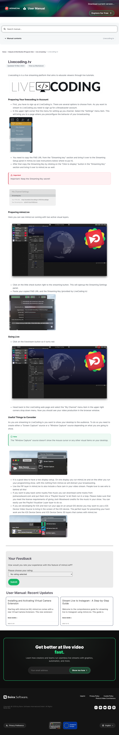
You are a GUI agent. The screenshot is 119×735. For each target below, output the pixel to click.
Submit (13, 582)
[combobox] (59, 29)
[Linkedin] (109, 707)
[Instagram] (96, 707)
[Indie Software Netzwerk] (55, 725)
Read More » (12, 618)
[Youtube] (105, 707)
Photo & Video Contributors (106, 698)
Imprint (82, 696)
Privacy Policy (94, 696)
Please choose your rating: (20, 571)
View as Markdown (36, 66)
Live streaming (41, 52)
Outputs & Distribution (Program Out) (21, 52)
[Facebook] (100, 707)
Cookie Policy (108, 696)
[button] (14, 725)
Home (4, 52)
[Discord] (114, 707)
